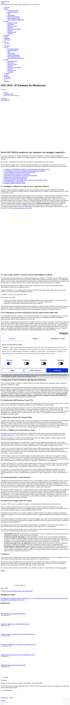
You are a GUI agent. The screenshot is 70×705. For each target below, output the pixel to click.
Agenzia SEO (62, 568)
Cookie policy (4, 697)
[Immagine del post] (5, 612)
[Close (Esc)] (1, 702)
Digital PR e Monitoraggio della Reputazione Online (15, 624)
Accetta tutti (57, 370)
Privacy (11, 697)
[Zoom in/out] (6, 702)
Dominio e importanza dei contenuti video (15, 178)
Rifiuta (13, 370)
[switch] (26, 363)
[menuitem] (7, 7)
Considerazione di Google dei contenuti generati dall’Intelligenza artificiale (24, 171)
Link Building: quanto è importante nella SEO (13, 613)
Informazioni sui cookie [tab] (58, 338)
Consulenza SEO (5, 100)
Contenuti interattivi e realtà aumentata (14, 181)
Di (19, 591)
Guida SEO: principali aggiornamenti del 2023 (13, 665)
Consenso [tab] (12, 338)
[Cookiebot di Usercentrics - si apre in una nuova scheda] (60, 333)
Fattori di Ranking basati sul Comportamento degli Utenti (19, 172)
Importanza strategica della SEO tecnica (15, 183)
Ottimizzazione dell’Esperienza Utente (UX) (16, 177)
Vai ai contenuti (5, 1)
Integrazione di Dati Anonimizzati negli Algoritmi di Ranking (20, 175)
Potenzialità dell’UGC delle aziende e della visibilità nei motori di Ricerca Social (25, 180)
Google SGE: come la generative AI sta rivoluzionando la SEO (18, 654)
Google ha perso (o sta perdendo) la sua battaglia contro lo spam (18, 634)
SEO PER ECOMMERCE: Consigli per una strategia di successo (18, 644)
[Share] (3, 702)
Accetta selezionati (35, 370)
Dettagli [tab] (35, 338)
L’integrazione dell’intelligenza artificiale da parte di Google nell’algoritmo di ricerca (27, 169)
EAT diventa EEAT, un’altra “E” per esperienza (17, 174)
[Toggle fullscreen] (4, 702)
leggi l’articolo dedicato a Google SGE (21, 208)
